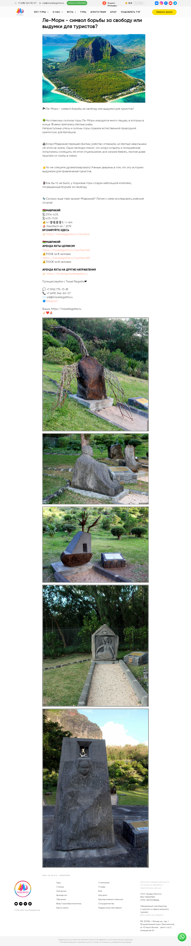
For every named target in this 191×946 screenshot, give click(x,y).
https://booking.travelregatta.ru (67, 273)
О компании (103, 883)
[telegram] (21, 903)
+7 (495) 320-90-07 (27, 3)
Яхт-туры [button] (40, 12)
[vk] (25, 903)
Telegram (52, 301)
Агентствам (98, 12)
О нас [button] (57, 12)
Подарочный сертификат (110, 908)
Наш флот (102, 895)
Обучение (61, 899)
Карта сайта (62, 908)
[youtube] (16, 903)
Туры (83, 12)
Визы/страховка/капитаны (68, 904)
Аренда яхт (61, 895)
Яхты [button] (70, 12)
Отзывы (101, 887)
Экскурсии (61, 891)
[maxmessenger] (30, 903)
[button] (164, 12)
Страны (60, 887)
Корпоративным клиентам (110, 899)
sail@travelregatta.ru (53, 3)
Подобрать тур (130, 12)
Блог (113, 12)
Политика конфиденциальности (154, 882)
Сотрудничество (106, 904)
